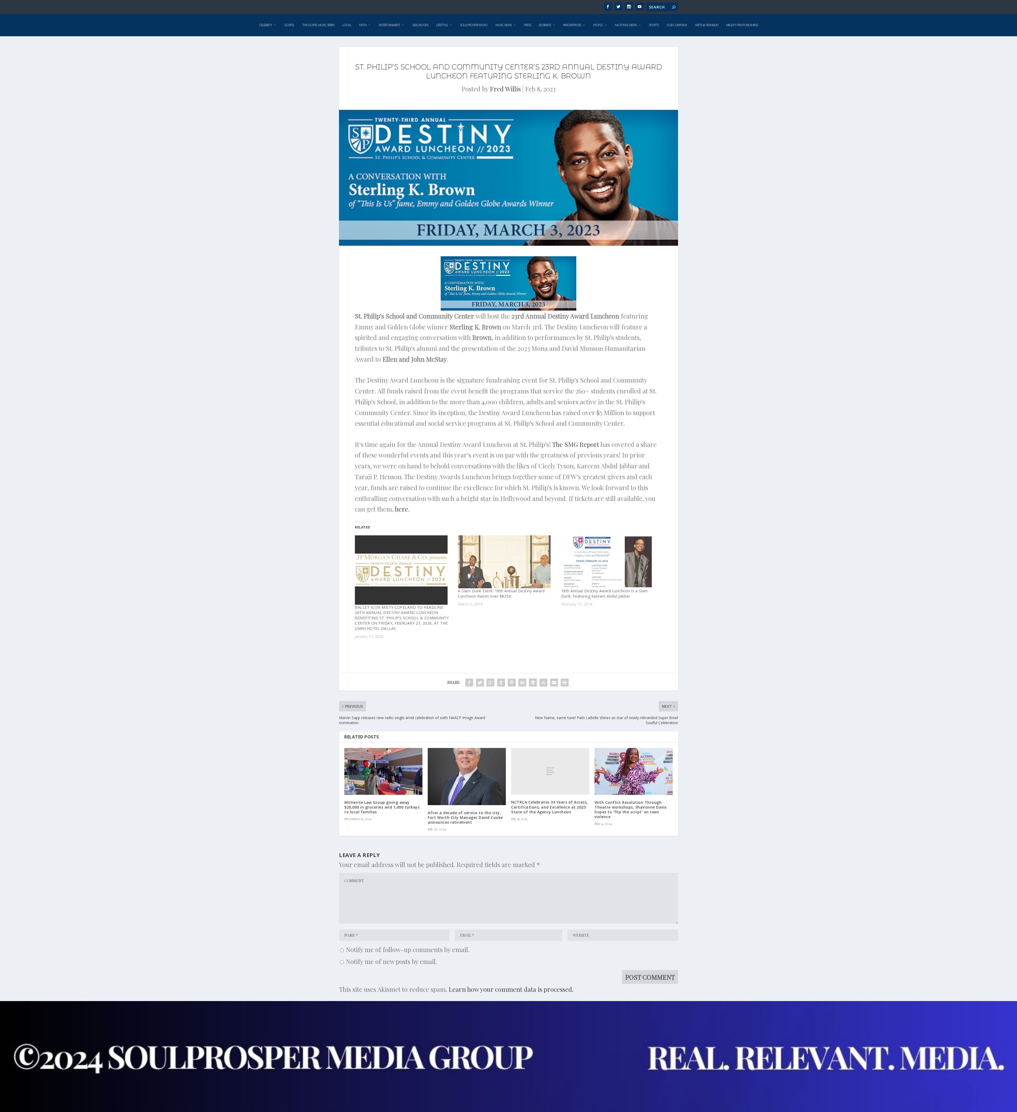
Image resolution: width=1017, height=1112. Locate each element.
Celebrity (265, 25)
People (598, 25)
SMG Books (420, 25)
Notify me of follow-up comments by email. (407, 949)
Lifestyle (442, 25)
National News (626, 25)
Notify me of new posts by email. (391, 961)
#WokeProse (572, 25)
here (401, 509)
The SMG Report (575, 444)
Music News (504, 25)
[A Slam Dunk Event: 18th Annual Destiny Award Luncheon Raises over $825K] (507, 561)
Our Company (677, 25)
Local (346, 25)
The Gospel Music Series (318, 25)
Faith (363, 25)
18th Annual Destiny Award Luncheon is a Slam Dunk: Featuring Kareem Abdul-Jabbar (604, 593)
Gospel (289, 25)
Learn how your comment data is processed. (511, 989)
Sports (654, 25)
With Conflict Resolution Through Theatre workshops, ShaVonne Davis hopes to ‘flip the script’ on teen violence (631, 809)
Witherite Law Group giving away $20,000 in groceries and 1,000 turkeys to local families (382, 807)
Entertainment (389, 25)
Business (545, 25)
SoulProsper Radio (474, 25)
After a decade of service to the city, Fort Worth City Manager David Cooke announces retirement (465, 817)
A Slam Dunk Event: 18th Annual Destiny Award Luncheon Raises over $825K (501, 593)
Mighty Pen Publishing (742, 25)
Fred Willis (505, 88)
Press (527, 25)
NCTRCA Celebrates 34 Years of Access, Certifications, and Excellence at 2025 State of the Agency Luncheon (549, 807)
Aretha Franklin (706, 25)
